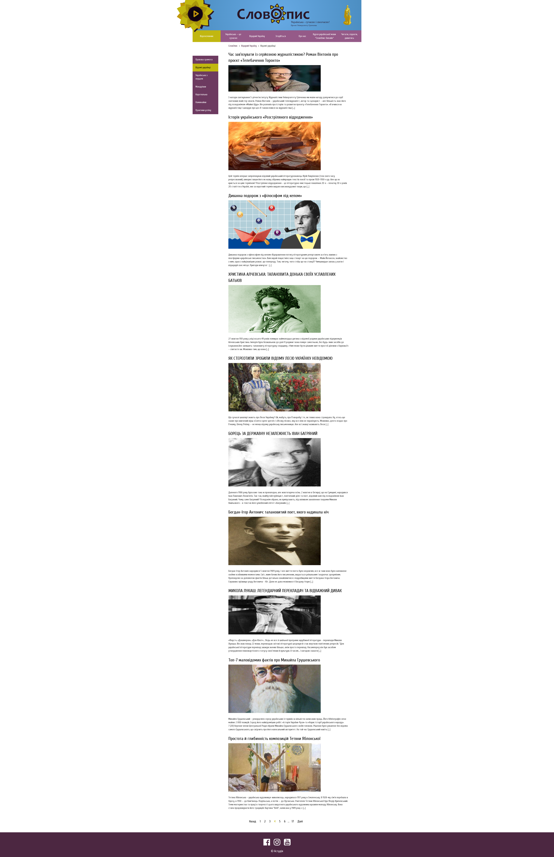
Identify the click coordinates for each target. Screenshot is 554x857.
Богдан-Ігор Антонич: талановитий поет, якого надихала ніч (278, 512)
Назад (252, 821)
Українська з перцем (201, 77)
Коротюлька (201, 94)
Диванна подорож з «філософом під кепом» (265, 195)
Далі (300, 821)
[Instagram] (277, 842)
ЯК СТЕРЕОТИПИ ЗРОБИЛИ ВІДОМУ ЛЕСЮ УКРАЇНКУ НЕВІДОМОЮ (280, 358)
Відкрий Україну (257, 36)
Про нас (302, 36)
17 (293, 821)
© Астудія (277, 851)
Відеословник (206, 36)
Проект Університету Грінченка (304, 25)
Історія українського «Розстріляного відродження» (270, 117)
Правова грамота (204, 59)
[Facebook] (266, 842)
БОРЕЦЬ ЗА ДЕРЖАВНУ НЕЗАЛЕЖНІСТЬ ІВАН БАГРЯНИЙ (272, 433)
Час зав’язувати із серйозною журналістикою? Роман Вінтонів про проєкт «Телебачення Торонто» (283, 57)
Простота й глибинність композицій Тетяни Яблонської (274, 738)
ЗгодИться (281, 36)
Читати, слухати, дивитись (349, 36)
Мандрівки (200, 86)
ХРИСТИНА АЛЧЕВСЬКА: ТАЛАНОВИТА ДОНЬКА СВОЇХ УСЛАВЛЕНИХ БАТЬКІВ (282, 277)
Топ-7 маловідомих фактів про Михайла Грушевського (274, 660)
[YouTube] (287, 842)
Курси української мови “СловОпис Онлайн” (324, 36)
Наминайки (200, 102)
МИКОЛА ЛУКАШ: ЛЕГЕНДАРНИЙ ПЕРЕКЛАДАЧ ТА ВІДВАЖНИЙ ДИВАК (285, 590)
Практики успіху (203, 110)
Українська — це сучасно (233, 36)
